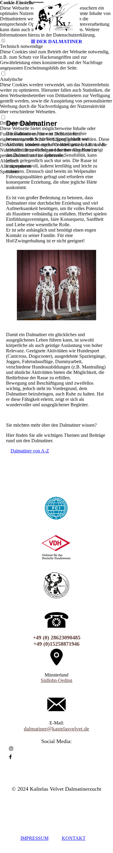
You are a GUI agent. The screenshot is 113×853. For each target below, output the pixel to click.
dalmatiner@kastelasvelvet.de (56, 729)
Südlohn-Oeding (56, 680)
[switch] (3, 73)
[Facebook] (10, 757)
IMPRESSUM (34, 838)
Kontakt (74, 838)
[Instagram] (11, 748)
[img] (56, 18)
